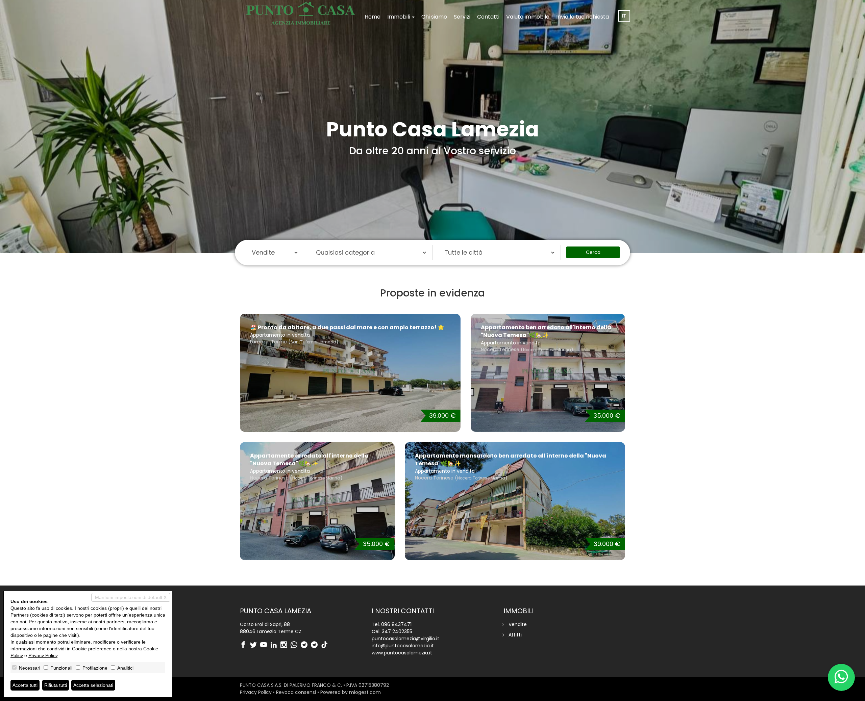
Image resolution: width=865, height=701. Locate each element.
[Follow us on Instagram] (285, 645)
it (624, 15)
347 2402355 (397, 631)
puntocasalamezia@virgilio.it (405, 638)
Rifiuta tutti (55, 685)
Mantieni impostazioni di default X (131, 597)
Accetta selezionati (93, 685)
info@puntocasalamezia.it (403, 645)
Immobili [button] (399, 17)
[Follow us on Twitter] (255, 645)
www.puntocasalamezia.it (402, 652)
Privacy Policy (256, 692)
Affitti (515, 634)
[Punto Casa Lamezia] (300, 13)
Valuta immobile (527, 17)
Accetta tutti (25, 685)
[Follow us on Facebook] (245, 645)
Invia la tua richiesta (582, 17)
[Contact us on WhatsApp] (296, 645)
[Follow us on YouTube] (265, 645)
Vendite (518, 624)
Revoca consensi (296, 692)
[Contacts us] (841, 677)
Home (372, 17)
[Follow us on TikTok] (326, 645)
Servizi (462, 17)
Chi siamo (434, 17)
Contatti (488, 17)
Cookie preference (92, 648)
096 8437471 (396, 624)
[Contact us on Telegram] (306, 645)
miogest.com (365, 692)
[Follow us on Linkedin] (275, 645)
